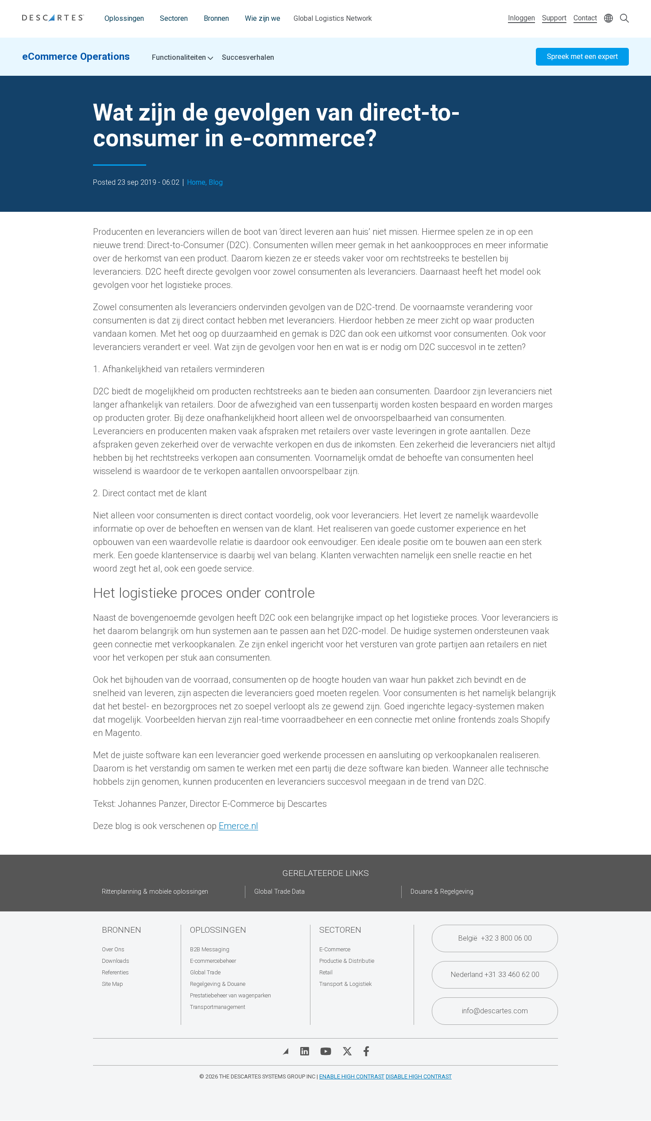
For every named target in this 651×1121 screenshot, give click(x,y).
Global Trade (205, 972)
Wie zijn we (262, 18)
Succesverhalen (248, 57)
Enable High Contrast (351, 1076)
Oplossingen (124, 18)
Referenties (115, 972)
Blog (216, 182)
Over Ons (113, 949)
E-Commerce (334, 949)
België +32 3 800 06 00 (495, 938)
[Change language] (608, 19)
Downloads (115, 961)
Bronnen (216, 18)
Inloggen (521, 18)
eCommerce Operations (76, 56)
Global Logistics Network (333, 18)
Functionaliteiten (180, 58)
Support (554, 18)
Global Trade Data (279, 891)
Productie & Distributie (346, 961)
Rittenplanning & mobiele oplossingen (155, 891)
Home (196, 182)
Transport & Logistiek (345, 984)
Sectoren (174, 18)
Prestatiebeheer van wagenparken (230, 995)
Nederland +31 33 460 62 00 (495, 974)
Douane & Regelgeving (442, 891)
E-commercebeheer (213, 961)
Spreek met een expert (582, 56)
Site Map (112, 984)
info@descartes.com (495, 1011)
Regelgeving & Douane (217, 984)
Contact (585, 18)
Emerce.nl (238, 826)
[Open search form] (624, 19)
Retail (326, 972)
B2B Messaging (209, 949)
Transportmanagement (217, 1007)
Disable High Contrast (419, 1076)
